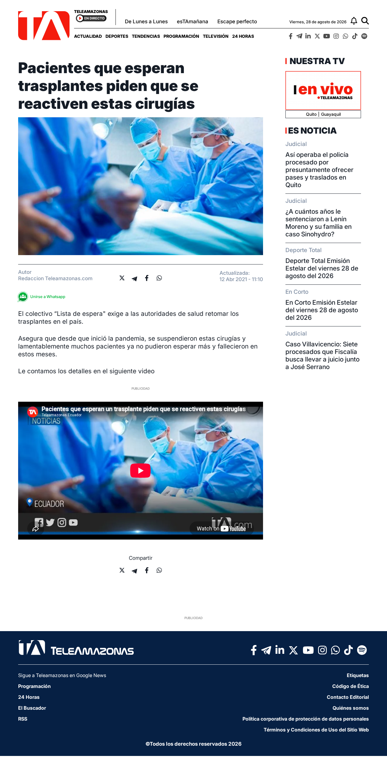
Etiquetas (358, 675)
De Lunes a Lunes (146, 21)
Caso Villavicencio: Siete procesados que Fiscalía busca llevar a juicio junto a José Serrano (322, 355)
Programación (181, 36)
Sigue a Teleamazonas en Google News (62, 675)
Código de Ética (350, 686)
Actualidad (88, 36)
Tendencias (146, 36)
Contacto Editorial (348, 697)
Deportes (117, 36)
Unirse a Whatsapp (47, 296)
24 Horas (243, 36)
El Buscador (32, 708)
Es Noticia (312, 130)
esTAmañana (192, 21)
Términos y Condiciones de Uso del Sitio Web (316, 730)
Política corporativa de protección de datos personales (305, 719)
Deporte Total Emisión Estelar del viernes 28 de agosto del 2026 (321, 268)
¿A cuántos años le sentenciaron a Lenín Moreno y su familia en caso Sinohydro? (318, 223)
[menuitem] (88, 36)
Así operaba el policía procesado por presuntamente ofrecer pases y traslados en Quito (319, 170)
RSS (22, 719)
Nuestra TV (316, 61)
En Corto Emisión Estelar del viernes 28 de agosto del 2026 (321, 310)
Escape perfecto (237, 21)
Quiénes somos (351, 708)
